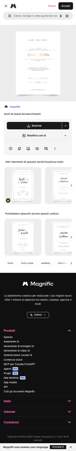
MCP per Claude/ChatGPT (19, 364)
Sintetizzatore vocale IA (18, 355)
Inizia (7, 401)
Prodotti (9, 330)
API (6, 386)
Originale (24, 32)
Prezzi (52, 6)
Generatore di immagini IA (19, 346)
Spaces (8, 337)
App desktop (14, 377)
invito (10, 263)
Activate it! (58, 446)
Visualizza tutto (53, 162)
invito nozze (27, 263)
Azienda (9, 412)
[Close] (70, 447)
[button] (38, 315)
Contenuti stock (13, 359)
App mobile (10, 382)
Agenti (10, 368)
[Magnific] (38, 284)
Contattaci (11, 422)
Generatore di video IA (17, 350)
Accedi (65, 6)
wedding (45, 263)
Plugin (10, 373)
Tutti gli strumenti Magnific (19, 391)
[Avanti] (71, 185)
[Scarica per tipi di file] (65, 125)
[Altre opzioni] (54, 148)
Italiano (38, 314)
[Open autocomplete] (8, 15)
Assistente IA (11, 341)
